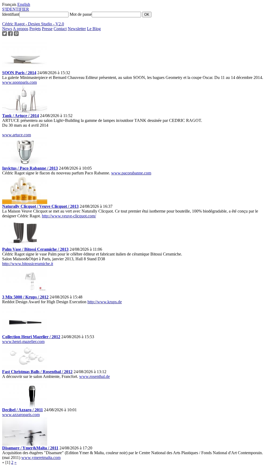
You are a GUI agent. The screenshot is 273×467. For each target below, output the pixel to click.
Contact (60, 28)
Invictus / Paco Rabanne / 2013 (30, 168)
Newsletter (77, 28)
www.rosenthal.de (94, 376)
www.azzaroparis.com (21, 414)
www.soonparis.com (19, 82)
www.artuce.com (16, 135)
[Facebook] (10, 34)
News (7, 28)
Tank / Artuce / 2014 (20, 115)
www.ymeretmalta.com (41, 457)
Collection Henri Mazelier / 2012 (31, 336)
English (23, 4)
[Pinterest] (16, 34)
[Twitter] (4, 34)
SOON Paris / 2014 (19, 72)
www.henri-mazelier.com (23, 341)
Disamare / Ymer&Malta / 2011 (30, 448)
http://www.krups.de (104, 302)
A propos (20, 28)
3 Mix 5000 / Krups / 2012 (25, 297)
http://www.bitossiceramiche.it (27, 263)
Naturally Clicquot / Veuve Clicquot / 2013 (40, 206)
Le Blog (94, 28)
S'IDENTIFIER (15, 9)
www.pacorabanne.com (131, 173)
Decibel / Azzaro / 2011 (22, 410)
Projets (35, 28)
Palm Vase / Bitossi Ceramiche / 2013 (35, 249)
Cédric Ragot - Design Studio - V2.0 (33, 24)
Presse (47, 28)
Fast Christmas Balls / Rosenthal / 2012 (37, 371)
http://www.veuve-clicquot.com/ (69, 216)
